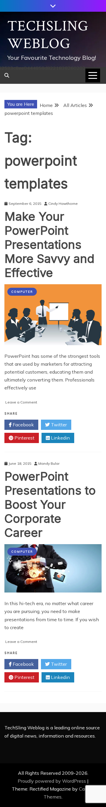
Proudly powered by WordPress (52, 781)
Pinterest (23, 438)
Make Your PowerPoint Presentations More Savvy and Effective (49, 244)
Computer (22, 292)
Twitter (58, 425)
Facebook (22, 425)
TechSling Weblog (47, 35)
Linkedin (60, 438)
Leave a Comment (21, 402)
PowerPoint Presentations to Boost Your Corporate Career (50, 504)
